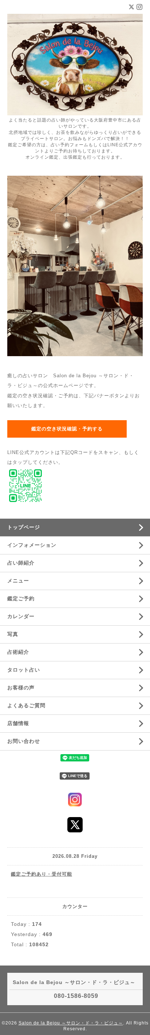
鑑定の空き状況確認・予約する (67, 428)
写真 (12, 634)
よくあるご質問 (26, 705)
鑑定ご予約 (21, 598)
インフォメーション (31, 545)
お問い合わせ (23, 741)
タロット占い (23, 670)
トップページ (23, 527)
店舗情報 (18, 723)
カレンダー (21, 616)
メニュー (18, 581)
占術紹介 (18, 652)
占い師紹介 (21, 563)
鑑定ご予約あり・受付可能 (41, 874)
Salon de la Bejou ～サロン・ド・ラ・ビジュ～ (71, 1023)
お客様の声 (21, 687)
